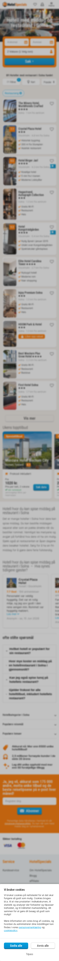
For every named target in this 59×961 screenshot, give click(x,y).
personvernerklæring (30, 927)
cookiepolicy (10, 930)
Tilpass (29, 954)
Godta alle (16, 945)
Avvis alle (43, 945)
